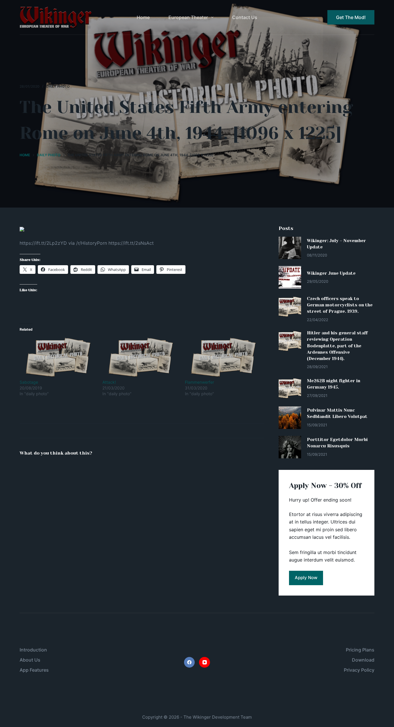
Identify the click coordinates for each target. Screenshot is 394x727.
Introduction (33, 650)
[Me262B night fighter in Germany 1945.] (290, 388)
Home (143, 17)
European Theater (188, 17)
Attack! (109, 382)
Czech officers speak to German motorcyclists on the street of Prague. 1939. (340, 305)
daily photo (58, 86)
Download (363, 660)
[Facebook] (189, 662)
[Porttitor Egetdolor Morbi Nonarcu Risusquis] (290, 447)
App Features (34, 670)
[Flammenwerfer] (223, 357)
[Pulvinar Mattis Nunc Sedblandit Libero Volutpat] (290, 417)
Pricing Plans (360, 650)
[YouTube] (204, 662)
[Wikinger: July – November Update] (290, 248)
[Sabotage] (58, 357)
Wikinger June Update (331, 273)
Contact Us (244, 17)
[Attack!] (140, 357)
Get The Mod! (351, 17)
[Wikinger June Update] (290, 277)
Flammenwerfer (199, 382)
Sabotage (29, 382)
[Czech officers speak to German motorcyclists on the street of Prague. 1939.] (290, 306)
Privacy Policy (359, 670)
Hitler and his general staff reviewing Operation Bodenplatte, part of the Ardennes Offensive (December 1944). (337, 345)
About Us (30, 660)
